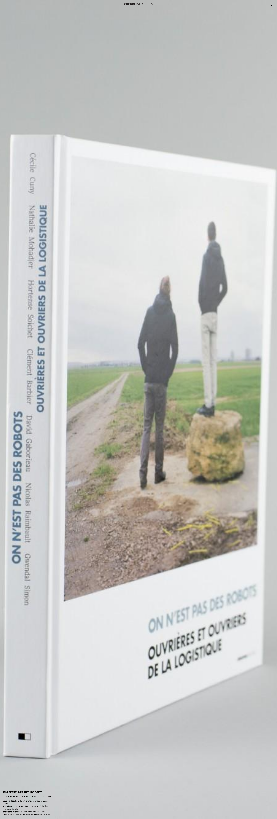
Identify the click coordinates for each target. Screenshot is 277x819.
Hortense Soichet (11, 809)
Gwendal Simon (42, 815)
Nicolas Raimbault (24, 815)
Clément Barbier (30, 812)
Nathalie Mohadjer (39, 806)
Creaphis (138, 4)
